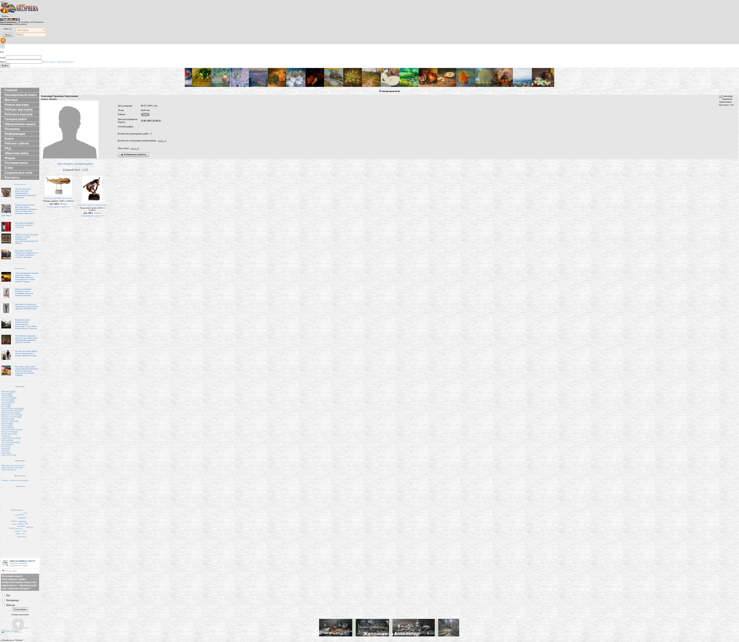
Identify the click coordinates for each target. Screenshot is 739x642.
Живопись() (8, 391)
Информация (15, 133)
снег (23, 533)
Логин (2, 58)
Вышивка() (7, 400)
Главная (11, 90)
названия (21, 526)
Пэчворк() (5, 446)
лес (16, 528)
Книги (9, 138)
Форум (10, 158)
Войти (5, 16)
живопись (23, 521)
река (16, 515)
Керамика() (7, 423)
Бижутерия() (7, 419)
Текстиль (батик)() (10, 421)
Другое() (6, 393)
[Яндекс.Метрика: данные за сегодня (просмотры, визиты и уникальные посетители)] (9, 631)
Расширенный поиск (21, 95)
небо (26, 513)
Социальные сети (18, 172)
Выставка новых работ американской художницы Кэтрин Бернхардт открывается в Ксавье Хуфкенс (26, 371)
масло (14, 524)
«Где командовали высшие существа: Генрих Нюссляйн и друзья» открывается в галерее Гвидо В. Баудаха (26, 277)
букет (18, 533)
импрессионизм (16, 510)
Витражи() (7, 425)
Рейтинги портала (19, 114)
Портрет (12, 528)
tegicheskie (22, 536)
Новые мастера (17, 104)
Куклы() (6, 406)
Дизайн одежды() (9, 434)
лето (20, 529)
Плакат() (5, 451)
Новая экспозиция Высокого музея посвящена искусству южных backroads (24, 292)
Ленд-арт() (6, 453)
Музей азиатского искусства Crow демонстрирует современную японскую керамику (25, 193)
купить (21, 514)
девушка (29, 527)
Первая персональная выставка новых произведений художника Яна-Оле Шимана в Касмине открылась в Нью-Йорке (19, 210)
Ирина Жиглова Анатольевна (13, 465)
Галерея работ (16, 119)
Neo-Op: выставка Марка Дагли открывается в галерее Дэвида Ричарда (26, 353)
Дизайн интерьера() (10, 412)
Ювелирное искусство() (11, 429)
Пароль (3, 62)
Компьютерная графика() (12, 408)
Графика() (7, 395)
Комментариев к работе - (58, 207)
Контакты (12, 177)
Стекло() (5, 436)
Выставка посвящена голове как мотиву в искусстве (24, 225)
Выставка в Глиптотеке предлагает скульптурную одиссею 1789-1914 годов (26, 306)
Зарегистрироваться (65, 62)
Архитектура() (9, 398)
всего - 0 (162, 140)
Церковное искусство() (11, 415)
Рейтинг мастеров (19, 109)
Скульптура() (8, 402)
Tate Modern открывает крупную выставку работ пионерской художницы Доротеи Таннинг (26, 339)
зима (26, 523)
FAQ (8, 148)
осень (24, 531)
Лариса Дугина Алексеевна (12, 468)
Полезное (12, 129)
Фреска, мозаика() (9, 432)
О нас (9, 167)
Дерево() (6, 404)
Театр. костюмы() (8, 455)
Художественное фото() (12, 410)
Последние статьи (20, 268)
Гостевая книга (16, 162)
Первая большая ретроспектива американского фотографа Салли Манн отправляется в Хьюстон (26, 324)
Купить (64, 204)
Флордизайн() (7, 444)
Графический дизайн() (11, 438)
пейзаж (20, 524)
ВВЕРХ (18, 632)
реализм (14, 521)
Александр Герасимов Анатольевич (58, 198)
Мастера (11, 100)
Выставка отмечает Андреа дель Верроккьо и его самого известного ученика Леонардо (26, 254)
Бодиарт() (5, 448)
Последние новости (20, 184)
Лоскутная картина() (10, 442)
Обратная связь (17, 153)
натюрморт (22, 518)
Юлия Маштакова (8, 470)
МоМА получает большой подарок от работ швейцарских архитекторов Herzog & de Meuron (26, 239)
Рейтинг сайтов (17, 143)
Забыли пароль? (49, 62)
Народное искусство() (11, 417)
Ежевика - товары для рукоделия (14, 480)
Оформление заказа (20, 124)
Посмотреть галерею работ (75, 163)
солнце (17, 531)
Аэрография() (7, 427)
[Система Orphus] (20, 573)
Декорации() (7, 440)
